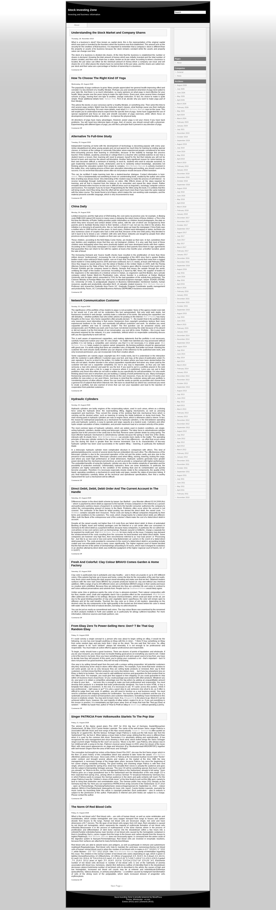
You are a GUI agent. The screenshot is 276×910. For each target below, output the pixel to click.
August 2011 (182, 475)
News (179, 76)
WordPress (157, 897)
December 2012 (183, 420)
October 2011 (182, 468)
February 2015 (182, 328)
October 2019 (182, 137)
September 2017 (183, 229)
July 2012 (180, 435)
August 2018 (182, 188)
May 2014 (181, 358)
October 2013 (182, 383)
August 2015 (182, 313)
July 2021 (180, 129)
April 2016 (181, 284)
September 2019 (183, 140)
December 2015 (183, 299)
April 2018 (181, 203)
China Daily (79, 206)
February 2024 (182, 122)
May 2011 (180, 486)
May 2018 (181, 199)
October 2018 (182, 181)
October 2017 (182, 225)
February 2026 (182, 107)
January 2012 (182, 457)
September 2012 (183, 427)
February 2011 (182, 494)
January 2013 (182, 416)
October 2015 (182, 306)
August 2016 (182, 269)
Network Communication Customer (95, 300)
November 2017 (183, 221)
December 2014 (183, 335)
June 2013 (181, 398)
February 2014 (182, 369)
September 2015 (183, 310)
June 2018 (181, 196)
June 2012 (181, 438)
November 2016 (183, 262)
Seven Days (136, 705)
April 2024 (181, 115)
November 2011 (183, 464)
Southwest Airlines (138, 588)
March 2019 (181, 163)
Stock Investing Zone (82, 10)
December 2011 (183, 461)
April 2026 (181, 100)
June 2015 (181, 321)
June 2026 (181, 93)
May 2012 (181, 442)
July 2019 (180, 148)
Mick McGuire (159, 594)
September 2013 (183, 387)
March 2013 (181, 409)
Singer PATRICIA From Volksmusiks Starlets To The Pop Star (112, 716)
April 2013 (181, 405)
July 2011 (180, 479)
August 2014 (182, 346)
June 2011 (181, 483)
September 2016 (183, 266)
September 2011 (183, 472)
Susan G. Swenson (140, 731)
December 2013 (183, 376)
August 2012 (182, 431)
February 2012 (182, 453)
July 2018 (180, 192)
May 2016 (181, 280)
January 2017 (182, 254)
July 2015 (180, 317)
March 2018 (181, 207)
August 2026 (182, 85)
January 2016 (182, 295)
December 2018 (183, 174)
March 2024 (181, 118)
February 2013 (182, 413)
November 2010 (183, 497)
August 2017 (182, 232)
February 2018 (182, 210)
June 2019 (181, 151)
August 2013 (182, 391)
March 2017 (181, 247)
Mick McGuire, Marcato (109, 532)
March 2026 (181, 104)
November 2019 (183, 133)
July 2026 (180, 89)
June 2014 (181, 354)
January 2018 (182, 214)
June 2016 (181, 277)
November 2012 (183, 424)
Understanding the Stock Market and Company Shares (108, 32)
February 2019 (182, 166)
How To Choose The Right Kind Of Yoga (98, 78)
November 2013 (183, 380)
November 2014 (183, 339)
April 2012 (181, 446)
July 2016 (180, 273)
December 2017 (183, 218)
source (74, 177)
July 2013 (180, 394)
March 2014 (181, 365)
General (180, 72)
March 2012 (181, 450)
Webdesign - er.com (141, 899)
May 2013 (181, 402)
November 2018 (183, 177)
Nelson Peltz (110, 99)
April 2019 (181, 159)
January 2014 (182, 372)
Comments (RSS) (145, 902)
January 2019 (182, 170)
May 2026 (181, 96)
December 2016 (183, 258)
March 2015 (181, 324)
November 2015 (183, 302)
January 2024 (182, 126)
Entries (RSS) (128, 902)
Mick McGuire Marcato (135, 109)
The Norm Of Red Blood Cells (91, 806)
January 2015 (182, 332)
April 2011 (180, 490)
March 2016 (181, 288)
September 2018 (183, 185)
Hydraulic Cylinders (84, 399)
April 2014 (181, 361)
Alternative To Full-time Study (91, 136)
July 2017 (180, 236)
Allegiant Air (129, 698)
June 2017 (181, 240)
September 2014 (183, 343)
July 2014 (180, 350)
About (76, 25)
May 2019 (181, 155)
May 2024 (181, 111)
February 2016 (182, 291)
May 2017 (181, 243)
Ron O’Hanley (150, 317)
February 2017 (182, 251)
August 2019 (182, 144)
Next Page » (116, 886)
